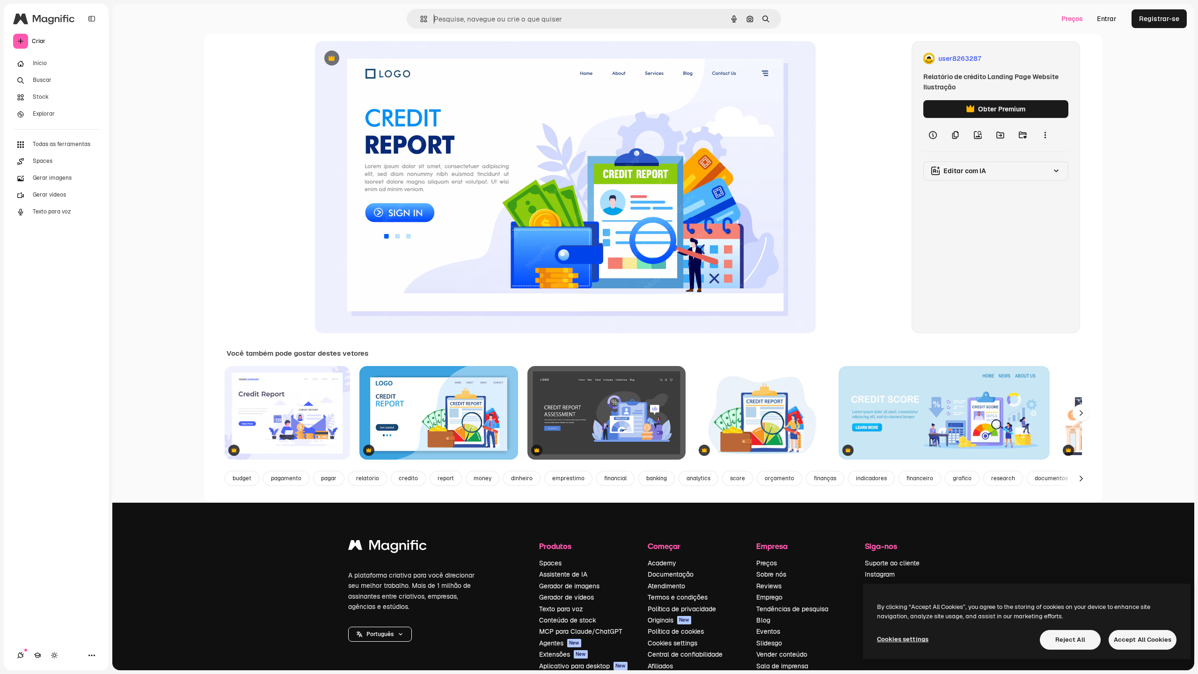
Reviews (769, 586)
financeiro (919, 478)
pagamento (286, 478)
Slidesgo (769, 643)
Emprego (769, 597)
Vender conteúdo (781, 654)
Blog (763, 620)
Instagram (880, 574)
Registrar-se (1159, 19)
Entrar (1107, 19)
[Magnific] (387, 547)
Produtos (555, 546)
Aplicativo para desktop (582, 666)
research (1003, 478)
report (446, 478)
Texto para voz (561, 609)
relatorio (367, 478)
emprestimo (568, 478)
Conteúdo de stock (567, 620)
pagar (328, 478)
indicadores (871, 478)
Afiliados (660, 666)
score (737, 478)
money (482, 478)
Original (375, 58)
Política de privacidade (682, 609)
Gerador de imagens (569, 586)
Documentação (671, 574)
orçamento (779, 478)
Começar (664, 546)
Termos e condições (678, 597)
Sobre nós (771, 574)
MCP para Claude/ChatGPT (580, 631)
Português (380, 634)
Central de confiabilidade (685, 654)
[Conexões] (20, 655)
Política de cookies (676, 631)
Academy (662, 563)
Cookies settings (672, 643)
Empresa (772, 546)
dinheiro (522, 478)
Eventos (768, 631)
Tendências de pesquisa (792, 609)
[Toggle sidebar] (91, 18)
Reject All (1070, 640)
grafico (962, 478)
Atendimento (666, 586)
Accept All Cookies (1142, 640)
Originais (668, 620)
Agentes (559, 643)
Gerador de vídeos (566, 597)
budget (242, 478)
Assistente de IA (563, 574)
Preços (1072, 19)
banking (656, 478)
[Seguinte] (1081, 413)
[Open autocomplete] (420, 18)
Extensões (562, 654)
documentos (1051, 478)
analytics (698, 478)
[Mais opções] (1045, 134)
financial (615, 478)
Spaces (550, 563)
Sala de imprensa (782, 666)
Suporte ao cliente (892, 563)
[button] (380, 634)
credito (408, 478)
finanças (825, 478)
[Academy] (37, 655)
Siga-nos (881, 546)
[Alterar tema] (54, 655)
